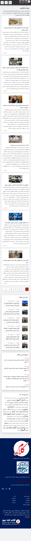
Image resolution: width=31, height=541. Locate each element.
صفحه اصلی (26, 496)
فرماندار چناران (16, 419)
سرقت (12, 409)
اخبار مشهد (9, 398)
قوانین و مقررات (26, 504)
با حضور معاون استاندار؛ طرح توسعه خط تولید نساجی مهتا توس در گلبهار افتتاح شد (11, 322)
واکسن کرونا (9, 425)
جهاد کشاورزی (10, 405)
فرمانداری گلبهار (13, 421)
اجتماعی (13, 498)
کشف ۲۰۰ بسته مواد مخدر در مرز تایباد (19, 145)
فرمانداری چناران (20, 421)
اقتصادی (27, 500)
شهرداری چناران (24, 414)
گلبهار (23, 430)
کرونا (18, 428)
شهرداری (5, 412)
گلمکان (18, 430)
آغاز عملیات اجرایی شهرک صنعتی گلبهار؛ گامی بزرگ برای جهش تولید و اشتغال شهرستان (11, 314)
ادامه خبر (5, 53)
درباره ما (13, 502)
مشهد (6, 423)
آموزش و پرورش (24, 398)
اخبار (14, 496)
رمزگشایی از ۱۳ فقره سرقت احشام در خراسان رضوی (16, 185)
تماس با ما (27, 502)
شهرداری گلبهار (16, 414)
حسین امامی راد (17, 407)
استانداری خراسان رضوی (17, 402)
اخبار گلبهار (20, 400)
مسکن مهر (10, 423)
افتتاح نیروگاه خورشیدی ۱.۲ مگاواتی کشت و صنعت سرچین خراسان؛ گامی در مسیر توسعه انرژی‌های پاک (11, 331)
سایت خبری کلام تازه (18, 11)
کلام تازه (12, 427)
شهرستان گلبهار (19, 416)
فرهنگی (13, 500)
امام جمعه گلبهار (22, 405)
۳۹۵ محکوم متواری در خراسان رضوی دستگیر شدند (16, 223)
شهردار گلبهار (9, 411)
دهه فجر (15, 409)
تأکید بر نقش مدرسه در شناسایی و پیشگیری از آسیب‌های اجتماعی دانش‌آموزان (11, 347)
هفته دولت (14, 425)
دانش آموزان (20, 409)
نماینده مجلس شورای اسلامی (22, 425)
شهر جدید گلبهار (17, 411)
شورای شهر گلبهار (14, 416)
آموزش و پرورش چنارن (16, 398)
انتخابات (16, 405)
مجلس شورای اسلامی (17, 423)
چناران (23, 427)
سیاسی (27, 498)
